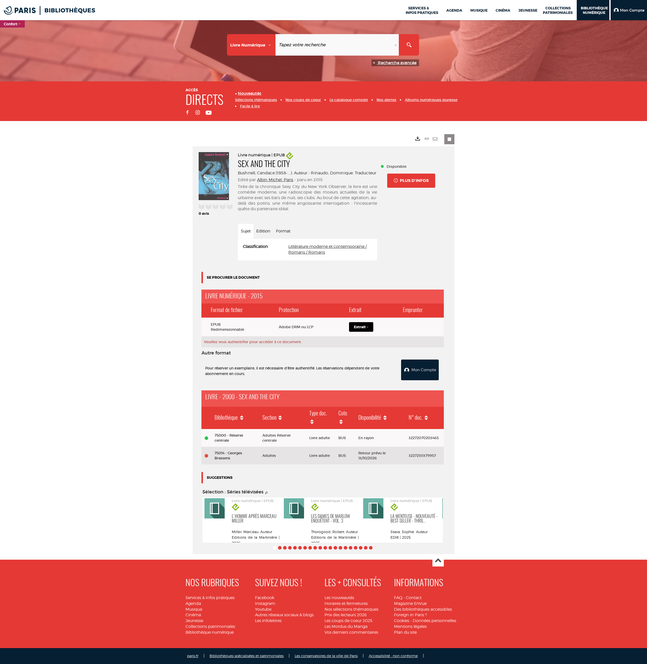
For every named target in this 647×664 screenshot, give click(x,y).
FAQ (398, 597)
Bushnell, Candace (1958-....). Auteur (272, 173)
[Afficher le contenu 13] (335, 548)
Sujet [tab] (246, 231)
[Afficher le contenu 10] (320, 548)
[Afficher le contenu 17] (355, 548)
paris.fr (192, 656)
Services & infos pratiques (210, 597)
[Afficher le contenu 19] (365, 548)
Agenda (193, 603)
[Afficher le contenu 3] (285, 548)
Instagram (265, 603)
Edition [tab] (263, 231)
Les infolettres (268, 620)
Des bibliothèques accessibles (423, 609)
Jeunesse (194, 620)
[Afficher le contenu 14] (340, 548)
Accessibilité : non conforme (393, 656)
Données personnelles (434, 620)
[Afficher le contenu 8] (310, 548)
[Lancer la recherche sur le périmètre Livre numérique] (409, 45)
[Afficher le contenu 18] (360, 548)
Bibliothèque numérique (210, 632)
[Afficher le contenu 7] (305, 548)
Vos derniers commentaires (351, 632)
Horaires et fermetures (346, 603)
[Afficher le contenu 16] (350, 548)
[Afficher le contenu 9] (315, 548)
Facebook (264, 597)
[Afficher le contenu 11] (325, 548)
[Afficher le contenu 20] (371, 548)
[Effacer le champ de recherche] (396, 45)
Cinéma (193, 614)
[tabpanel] (307, 249)
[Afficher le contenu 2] (280, 548)
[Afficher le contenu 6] (300, 548)
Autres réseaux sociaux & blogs (284, 614)
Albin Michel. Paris (275, 179)
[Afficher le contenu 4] (290, 548)
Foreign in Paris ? (410, 614)
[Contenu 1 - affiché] (274, 548)
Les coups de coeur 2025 (348, 620)
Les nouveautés (339, 597)
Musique (194, 609)
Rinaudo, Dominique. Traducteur (343, 173)
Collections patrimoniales (210, 626)
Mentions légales (410, 626)
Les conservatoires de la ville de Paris (326, 656)
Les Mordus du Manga (346, 626)
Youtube (263, 609)
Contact (414, 597)
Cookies (401, 620)
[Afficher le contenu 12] (330, 548)
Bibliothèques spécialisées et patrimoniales (247, 656)
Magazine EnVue (410, 603)
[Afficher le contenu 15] (345, 548)
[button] (629, 10)
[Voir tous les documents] (266, 493)
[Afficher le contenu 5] (295, 548)
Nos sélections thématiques (351, 609)
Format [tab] (283, 231)
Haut (438, 561)
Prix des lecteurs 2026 (346, 614)
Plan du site (405, 632)
